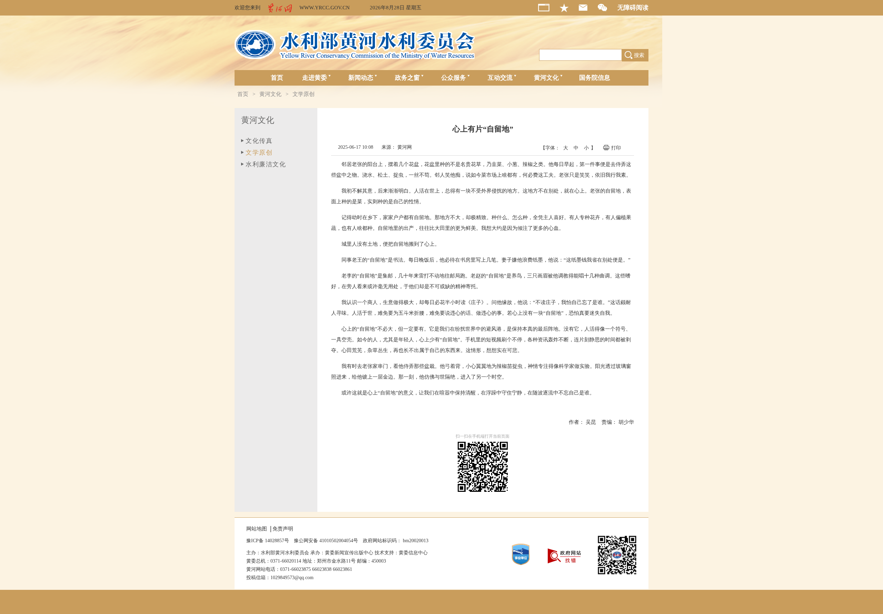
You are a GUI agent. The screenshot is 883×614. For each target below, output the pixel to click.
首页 (277, 77)
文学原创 (303, 94)
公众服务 (453, 77)
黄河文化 (546, 77)
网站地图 (256, 529)
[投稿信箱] (588, 7)
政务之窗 (407, 77)
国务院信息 (594, 77)
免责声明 (282, 529)
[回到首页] (549, 7)
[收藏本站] (569, 8)
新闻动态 (360, 77)
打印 (616, 147)
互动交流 (500, 77)
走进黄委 (314, 77)
